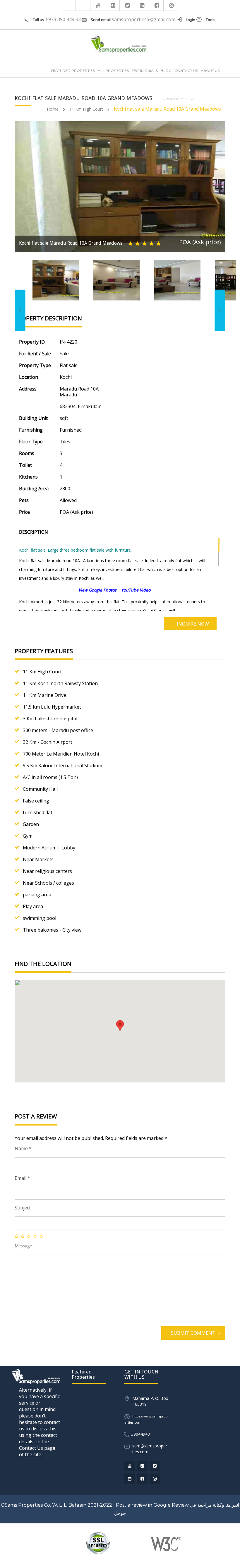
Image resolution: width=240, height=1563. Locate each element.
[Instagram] (171, 5)
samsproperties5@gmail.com (143, 19)
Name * (23, 1148)
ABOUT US (210, 70)
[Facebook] (157, 5)
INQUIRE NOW (193, 624)
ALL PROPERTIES (113, 70)
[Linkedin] (142, 5)
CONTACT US (186, 70)
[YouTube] (98, 5)
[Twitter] (127, 5)
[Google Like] (113, 5)
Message (23, 1245)
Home (53, 109)
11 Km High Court (86, 109)
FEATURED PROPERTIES (73, 70)
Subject (23, 1208)
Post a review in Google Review (152, 1505)
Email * (22, 1178)
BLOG (166, 70)
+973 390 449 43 (63, 19)
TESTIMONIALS (145, 70)
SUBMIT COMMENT (193, 1333)
